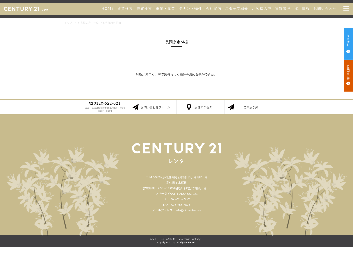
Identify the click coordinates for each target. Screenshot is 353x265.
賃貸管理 (282, 8)
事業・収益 (165, 8)
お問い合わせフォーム (155, 107)
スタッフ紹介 (236, 8)
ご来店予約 (251, 107)
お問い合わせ (325, 8)
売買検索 (144, 8)
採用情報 (302, 8)
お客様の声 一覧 (88, 23)
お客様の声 (261, 8)
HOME (107, 8)
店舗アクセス (203, 107)
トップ (68, 23)
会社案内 (213, 8)
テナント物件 (190, 8)
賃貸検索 (125, 8)
